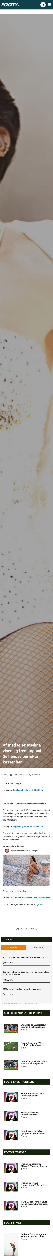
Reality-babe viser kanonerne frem (30, 1113)
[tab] (13, 947)
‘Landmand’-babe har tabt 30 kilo (28, 790)
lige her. (39, 904)
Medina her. (25, 891)
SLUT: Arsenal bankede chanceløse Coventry (23, 957)
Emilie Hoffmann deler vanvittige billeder (32, 1094)
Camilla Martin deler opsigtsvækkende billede (33, 1132)
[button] (49, 4)
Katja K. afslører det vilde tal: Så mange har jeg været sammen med (35, 1203)
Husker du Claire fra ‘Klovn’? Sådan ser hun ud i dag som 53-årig (35, 1166)
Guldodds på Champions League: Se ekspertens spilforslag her (33, 1026)
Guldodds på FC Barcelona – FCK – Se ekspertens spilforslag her (34, 1063)
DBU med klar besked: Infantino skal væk (22, 989)
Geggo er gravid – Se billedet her (28, 826)
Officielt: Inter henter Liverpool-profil (20, 1003)
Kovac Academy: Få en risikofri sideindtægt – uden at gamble (32, 1045)
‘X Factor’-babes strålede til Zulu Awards (31, 898)
